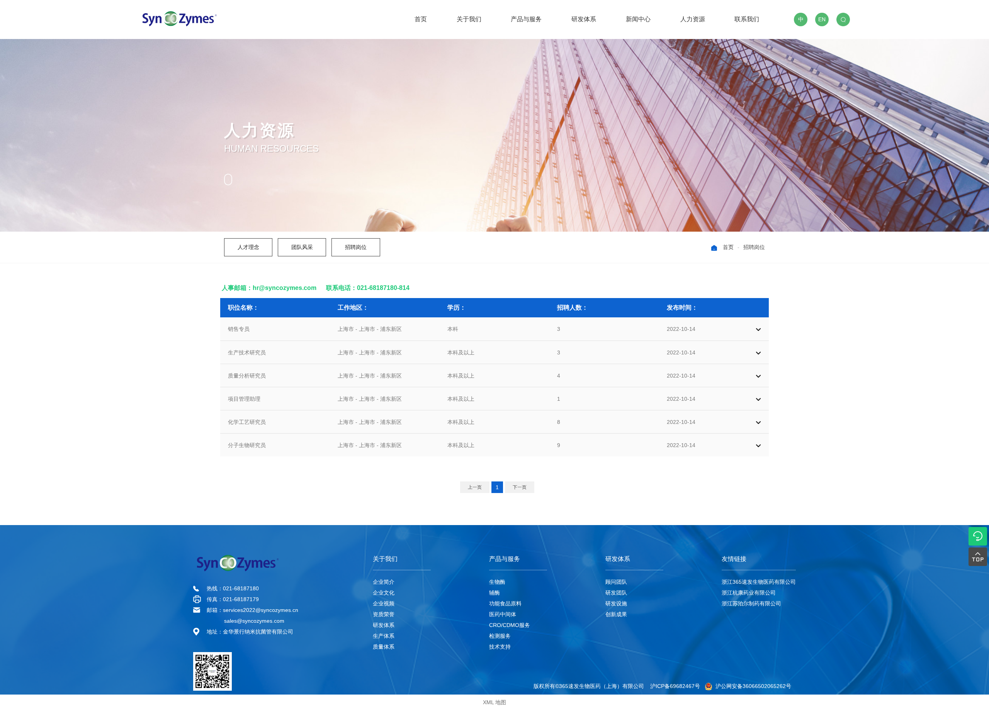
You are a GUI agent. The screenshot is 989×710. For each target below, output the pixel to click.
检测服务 (500, 636)
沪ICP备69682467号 (675, 686)
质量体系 (383, 647)
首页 (421, 19)
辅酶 (494, 593)
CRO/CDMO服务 (509, 625)
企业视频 (383, 603)
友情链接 (734, 559)
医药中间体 (502, 614)
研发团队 (616, 593)
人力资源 (692, 19)
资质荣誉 (383, 614)
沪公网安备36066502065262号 (751, 686)
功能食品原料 (505, 603)
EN (822, 19)
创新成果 (616, 614)
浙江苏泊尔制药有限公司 (751, 603)
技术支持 (500, 647)
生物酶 (497, 582)
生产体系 (383, 636)
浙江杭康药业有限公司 (749, 593)
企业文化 (383, 593)
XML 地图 (494, 702)
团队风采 (302, 247)
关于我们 (469, 19)
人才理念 (248, 247)
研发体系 (583, 19)
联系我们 (746, 19)
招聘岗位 (356, 247)
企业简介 (383, 582)
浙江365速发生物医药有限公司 (759, 582)
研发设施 (616, 603)
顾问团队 (616, 582)
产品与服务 (526, 19)
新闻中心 (638, 19)
